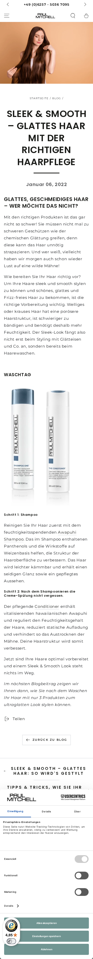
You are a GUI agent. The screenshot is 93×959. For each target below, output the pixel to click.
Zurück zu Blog (50, 740)
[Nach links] (8, 4)
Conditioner (47, 606)
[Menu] (6, 15)
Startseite (39, 98)
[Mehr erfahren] (46, 4)
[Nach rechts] (84, 4)
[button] (73, 15)
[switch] (11, 941)
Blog (56, 98)
